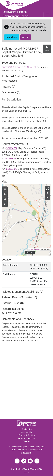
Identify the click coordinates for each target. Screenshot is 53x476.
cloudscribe (27, 453)
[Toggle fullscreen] (47, 188)
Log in (26, 472)
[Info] (4, 199)
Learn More (11, 37)
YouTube (30, 461)
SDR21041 (11, 169)
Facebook (17, 461)
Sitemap (26, 441)
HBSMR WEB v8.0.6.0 (32, 450)
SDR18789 (11, 148)
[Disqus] (26, 382)
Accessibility (26, 432)
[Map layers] (4, 189)
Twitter (23, 461)
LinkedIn (37, 461)
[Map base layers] (4, 194)
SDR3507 (11, 158)
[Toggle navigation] (47, 15)
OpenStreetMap (35, 249)
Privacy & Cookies (27, 435)
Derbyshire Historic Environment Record (16, 14)
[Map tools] (4, 204)
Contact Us (27, 429)
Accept (25, 37)
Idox (33, 447)
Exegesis (23, 447)
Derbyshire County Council (25, 469)
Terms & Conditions (26, 438)
